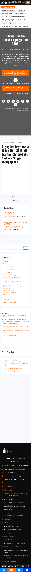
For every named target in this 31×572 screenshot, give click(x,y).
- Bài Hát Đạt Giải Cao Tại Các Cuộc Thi (12, 368)
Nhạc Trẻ (18, 281)
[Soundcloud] (27, 101)
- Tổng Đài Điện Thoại (7, 285)
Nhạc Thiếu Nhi (21, 10)
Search (25, 248)
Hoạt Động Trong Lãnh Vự (9, 302)
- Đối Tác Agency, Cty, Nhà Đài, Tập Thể (12, 278)
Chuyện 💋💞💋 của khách (8, 10)
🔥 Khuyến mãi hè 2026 (8, 7)
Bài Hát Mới (6, 143)
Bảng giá (14, 2)
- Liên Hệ (4, 298)
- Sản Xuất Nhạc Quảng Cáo (9, 292)
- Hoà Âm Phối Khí (6, 294)
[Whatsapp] (13, 101)
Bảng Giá (4, 264)
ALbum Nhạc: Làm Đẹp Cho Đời (18, 16)
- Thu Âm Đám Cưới (7, 269)
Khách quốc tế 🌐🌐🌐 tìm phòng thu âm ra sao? (13, 20)
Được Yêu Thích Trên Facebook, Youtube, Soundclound (15, 227)
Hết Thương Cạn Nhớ (9, 213)
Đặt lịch (19, 2)
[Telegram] (18, 101)
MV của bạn (5, 16)
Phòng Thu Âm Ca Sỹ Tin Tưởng (11, 361)
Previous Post (15, 197)
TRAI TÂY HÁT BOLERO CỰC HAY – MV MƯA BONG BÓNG (15, 223)
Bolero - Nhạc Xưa (14, 226)
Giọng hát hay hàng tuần (20, 13)
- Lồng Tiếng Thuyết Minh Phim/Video (12, 287)
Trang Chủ (5, 261)
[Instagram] (15, 104)
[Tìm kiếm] (24, 2)
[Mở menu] (28, 2)
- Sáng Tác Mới (6, 289)
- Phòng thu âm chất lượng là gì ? (11, 335)
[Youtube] (8, 101)
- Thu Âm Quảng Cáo (7, 267)
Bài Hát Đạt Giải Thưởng (9, 275)
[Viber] (22, 101)
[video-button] (15, 80)
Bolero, (14, 281)
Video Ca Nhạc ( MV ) (8, 272)
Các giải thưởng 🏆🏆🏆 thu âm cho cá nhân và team (14, 23)
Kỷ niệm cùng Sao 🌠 (7, 13)
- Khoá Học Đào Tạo (7, 296)
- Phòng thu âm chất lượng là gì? (10, 371)
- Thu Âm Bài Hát (6, 281)
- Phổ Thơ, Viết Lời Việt (8, 290)
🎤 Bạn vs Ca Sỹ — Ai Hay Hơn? (21, 26)
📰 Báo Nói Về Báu (6, 26)
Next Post (15, 200)
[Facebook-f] (3, 101)
